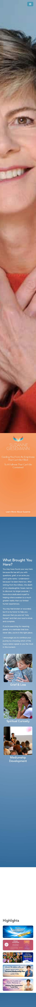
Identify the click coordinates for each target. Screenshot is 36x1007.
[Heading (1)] (18, 926)
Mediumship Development (18, 759)
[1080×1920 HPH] (18, 953)
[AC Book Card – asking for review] (18, 941)
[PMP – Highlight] (18, 965)
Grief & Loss (18, 685)
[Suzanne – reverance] (18, 691)
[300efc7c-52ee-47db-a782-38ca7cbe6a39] (18, 655)
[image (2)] (18, 980)
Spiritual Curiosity (18, 721)
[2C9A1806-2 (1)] (18, 727)
